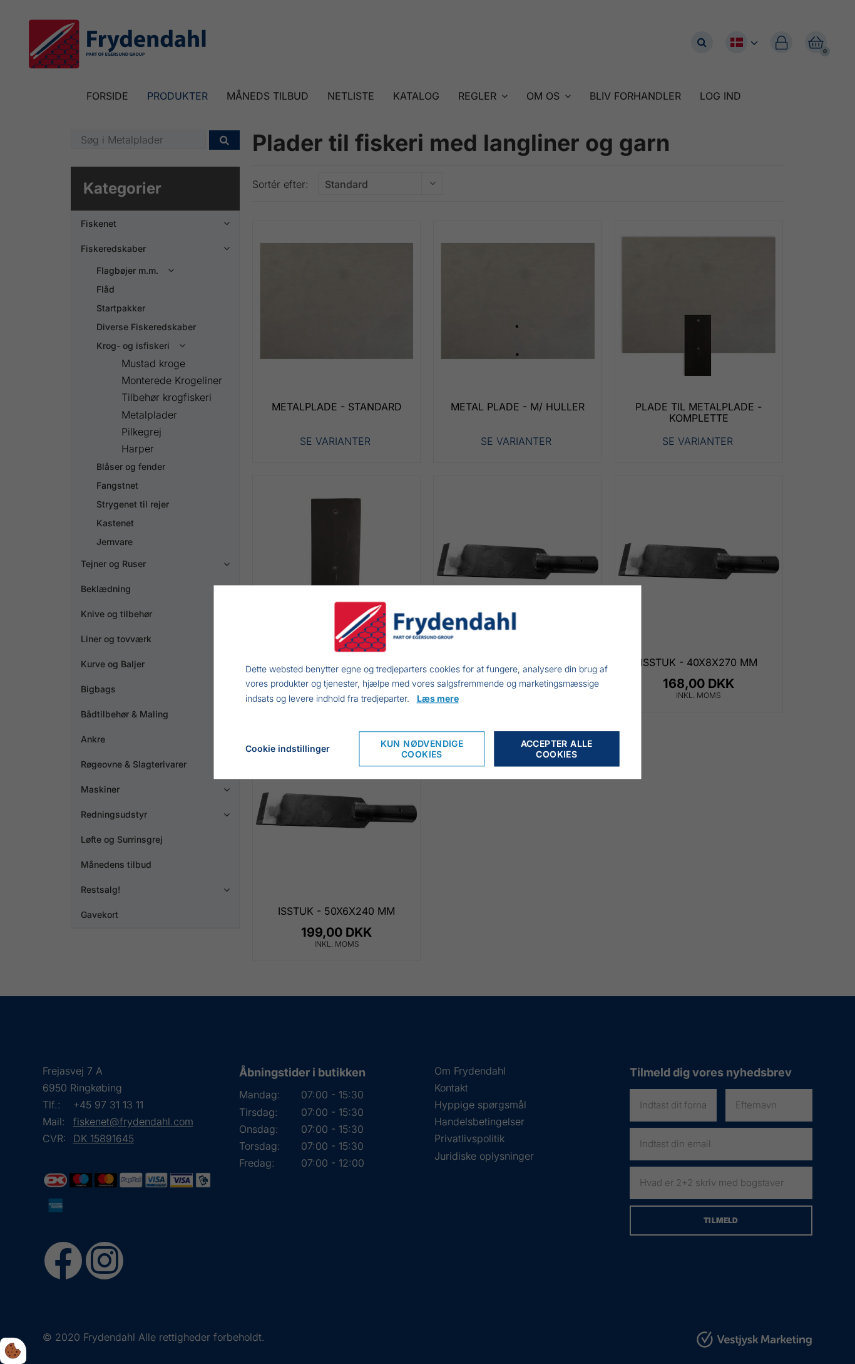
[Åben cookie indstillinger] (13, 1351)
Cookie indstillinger (287, 748)
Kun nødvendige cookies (422, 748)
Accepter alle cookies (557, 748)
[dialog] (428, 682)
